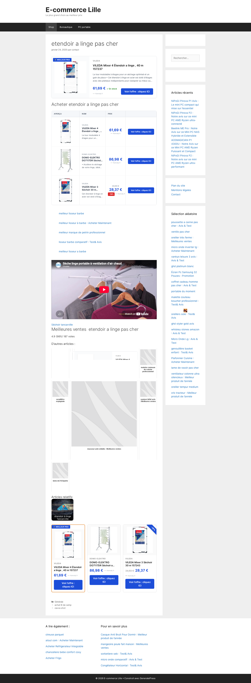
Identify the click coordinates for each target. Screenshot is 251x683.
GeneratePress (147, 678)
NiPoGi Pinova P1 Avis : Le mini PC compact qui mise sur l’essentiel (185, 104)
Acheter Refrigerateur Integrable (64, 646)
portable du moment (183, 291)
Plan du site (178, 185)
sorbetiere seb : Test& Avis (116, 653)
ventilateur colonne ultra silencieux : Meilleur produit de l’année (185, 377)
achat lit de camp (63, 605)
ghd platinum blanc (182, 266)
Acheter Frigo (53, 658)
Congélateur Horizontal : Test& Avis (121, 665)
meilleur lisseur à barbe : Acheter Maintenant (85, 223)
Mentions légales (181, 190)
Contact (175, 194)
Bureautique (66, 27)
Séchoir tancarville (62, 324)
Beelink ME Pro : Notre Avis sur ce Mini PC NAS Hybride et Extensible (185, 132)
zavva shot (60, 608)
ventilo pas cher (180, 231)
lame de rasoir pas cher (185, 367)
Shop (51, 27)
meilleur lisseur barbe (71, 213)
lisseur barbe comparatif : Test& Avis (80, 242)
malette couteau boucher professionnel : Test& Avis (185, 301)
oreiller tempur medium (184, 386)
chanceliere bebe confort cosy (63, 652)
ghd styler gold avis (182, 323)
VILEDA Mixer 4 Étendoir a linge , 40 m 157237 (92, 131)
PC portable (84, 27)
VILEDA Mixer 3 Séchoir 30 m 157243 (90, 189)
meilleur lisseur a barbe (72, 251)
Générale (59, 601)
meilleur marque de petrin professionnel (82, 232)
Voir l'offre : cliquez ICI (137, 91)
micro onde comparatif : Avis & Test (121, 659)
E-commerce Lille (73, 10)
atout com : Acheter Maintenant (64, 640)
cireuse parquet (55, 634)
